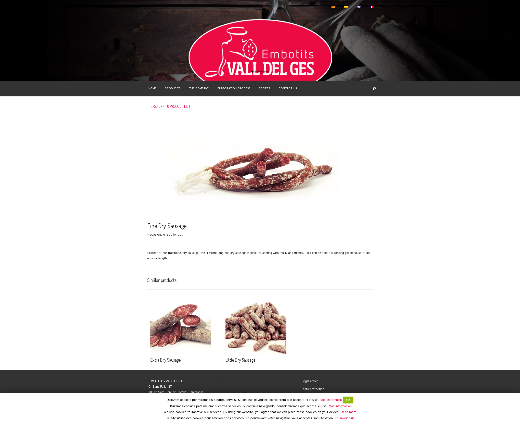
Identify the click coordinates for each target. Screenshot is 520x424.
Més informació (331, 400)
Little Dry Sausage (240, 360)
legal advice (310, 381)
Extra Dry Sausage (165, 360)
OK (348, 400)
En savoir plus (344, 418)
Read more (348, 412)
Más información (340, 406)
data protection (313, 389)
